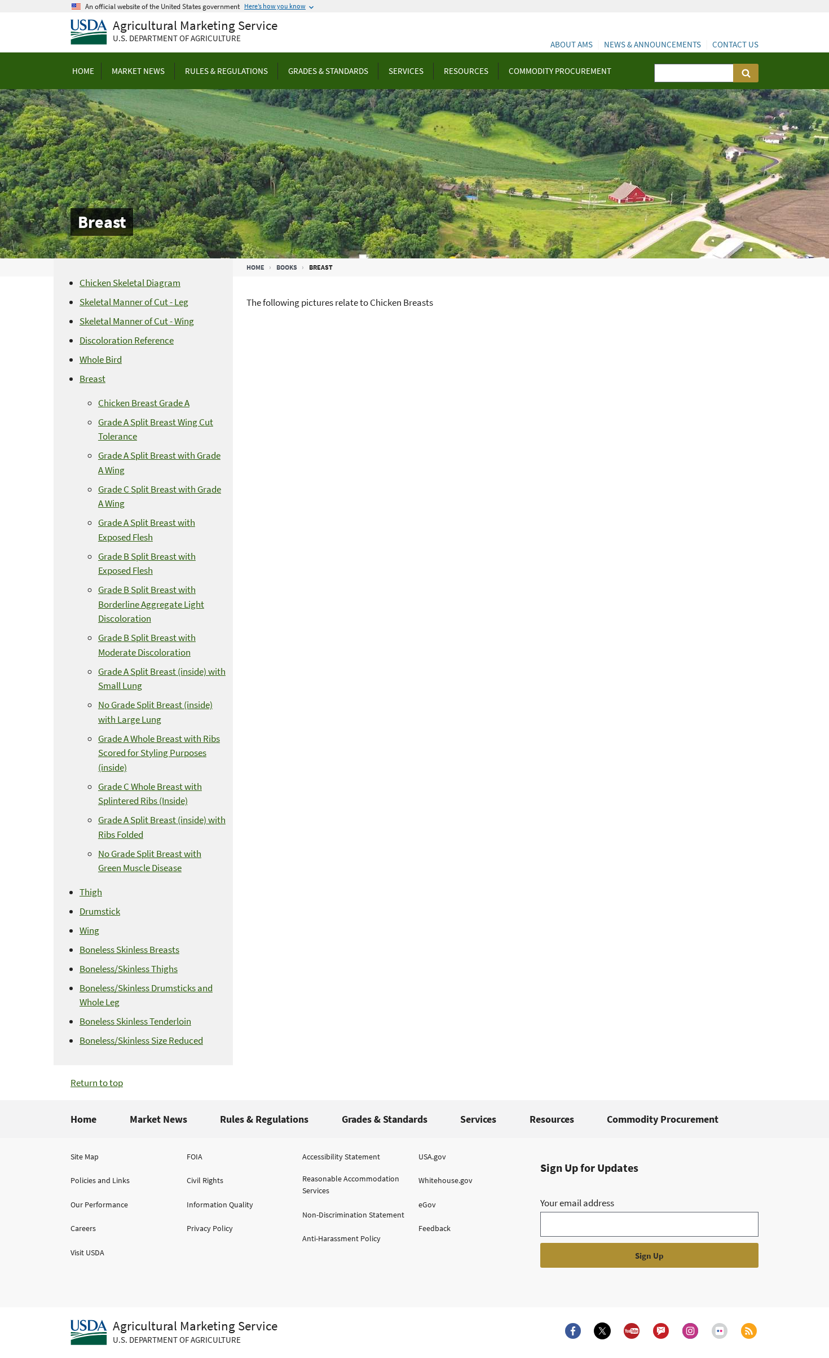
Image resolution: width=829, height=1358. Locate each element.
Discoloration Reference (127, 340)
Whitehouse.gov (445, 1180)
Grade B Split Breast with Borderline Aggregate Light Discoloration (151, 604)
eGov (427, 1204)
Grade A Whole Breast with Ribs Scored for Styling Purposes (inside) (159, 753)
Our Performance (99, 1204)
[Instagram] (690, 1331)
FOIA (194, 1157)
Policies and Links (100, 1180)
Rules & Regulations (264, 1119)
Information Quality (220, 1204)
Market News (158, 1119)
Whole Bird (101, 359)
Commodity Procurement (662, 1119)
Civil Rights (205, 1180)
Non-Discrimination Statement (353, 1215)
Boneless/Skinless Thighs (129, 969)
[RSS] (749, 1331)
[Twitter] (602, 1331)
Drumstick (100, 911)
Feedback (434, 1228)
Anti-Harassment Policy (341, 1238)
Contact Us (735, 44)
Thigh (91, 892)
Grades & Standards (384, 1119)
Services (478, 1119)
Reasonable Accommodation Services (350, 1185)
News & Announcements (652, 44)
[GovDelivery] (661, 1331)
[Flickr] (719, 1331)
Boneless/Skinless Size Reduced (141, 1040)
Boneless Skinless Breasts (129, 949)
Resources (552, 1119)
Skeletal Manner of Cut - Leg (134, 302)
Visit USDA (87, 1252)
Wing (89, 930)
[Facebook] (573, 1331)
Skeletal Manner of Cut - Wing (137, 321)
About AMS (571, 44)
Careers (83, 1228)
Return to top (96, 1082)
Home (255, 267)
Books (286, 267)
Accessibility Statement (341, 1157)
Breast (92, 378)
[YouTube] (631, 1331)
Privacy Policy (210, 1228)
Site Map (84, 1157)
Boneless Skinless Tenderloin (135, 1021)
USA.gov (432, 1157)
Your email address (577, 1203)
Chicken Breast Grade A (143, 403)
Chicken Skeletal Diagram (130, 282)
